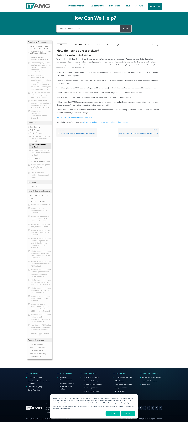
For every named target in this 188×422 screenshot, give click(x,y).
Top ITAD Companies (150, 381)
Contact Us (146, 384)
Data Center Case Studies (66, 388)
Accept (113, 413)
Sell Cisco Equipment (90, 388)
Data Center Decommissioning (66, 379)
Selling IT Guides (121, 388)
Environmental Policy (44, 419)
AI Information (57, 419)
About (127, 6)
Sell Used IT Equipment (91, 377)
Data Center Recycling (67, 383)
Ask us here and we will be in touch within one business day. (105, 122)
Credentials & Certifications (151, 377)
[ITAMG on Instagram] (148, 408)
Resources (139, 6)
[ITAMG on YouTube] (152, 408)
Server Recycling (34, 390)
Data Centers (114, 6)
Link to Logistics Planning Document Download (74, 117)
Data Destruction (97, 6)
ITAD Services (34, 373)
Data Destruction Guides (123, 384)
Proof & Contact (150, 373)
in (144, 408)
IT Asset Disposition (35, 377)
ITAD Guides (119, 381)
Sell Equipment (90, 373)
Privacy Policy (30, 419)
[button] (39, 42)
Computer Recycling (35, 387)
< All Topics (62, 45)
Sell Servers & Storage (90, 381)
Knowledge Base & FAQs (123, 377)
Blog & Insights (120, 391)
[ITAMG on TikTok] (156, 408)
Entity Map (68, 419)
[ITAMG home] (34, 408)
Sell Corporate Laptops (91, 391)
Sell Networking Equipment (92, 384)
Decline (127, 413)
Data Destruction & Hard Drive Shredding (39, 382)
